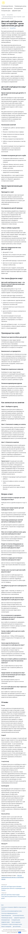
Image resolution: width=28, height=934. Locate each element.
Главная (3, 14)
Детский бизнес (17, 926)
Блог (2, 905)
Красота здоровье (16, 922)
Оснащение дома (5, 10)
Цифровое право (16, 10)
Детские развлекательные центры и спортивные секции (12, 877)
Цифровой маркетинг (7, 8)
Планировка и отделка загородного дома (11, 924)
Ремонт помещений (6, 926)
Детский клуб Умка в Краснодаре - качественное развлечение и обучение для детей (13, 895)
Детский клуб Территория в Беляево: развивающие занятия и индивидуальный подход (13, 887)
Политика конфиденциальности (9, 913)
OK (19, 932)
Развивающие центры (20, 6)
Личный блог (10, 14)
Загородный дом (18, 8)
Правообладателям (6, 915)
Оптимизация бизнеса (7, 6)
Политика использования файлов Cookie (11, 911)
